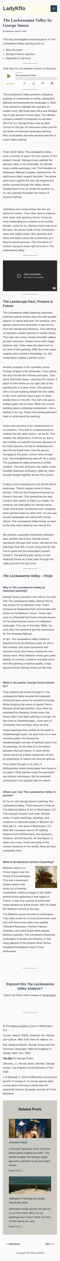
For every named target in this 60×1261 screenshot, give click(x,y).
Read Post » (15, 1170)
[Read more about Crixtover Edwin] (30, 1128)
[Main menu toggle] (54, 8)
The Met (8, 1058)
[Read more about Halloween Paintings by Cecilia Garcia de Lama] (30, 1185)
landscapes (49, 995)
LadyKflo (14, 8)
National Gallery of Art (23, 1025)
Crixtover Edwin (18, 1142)
